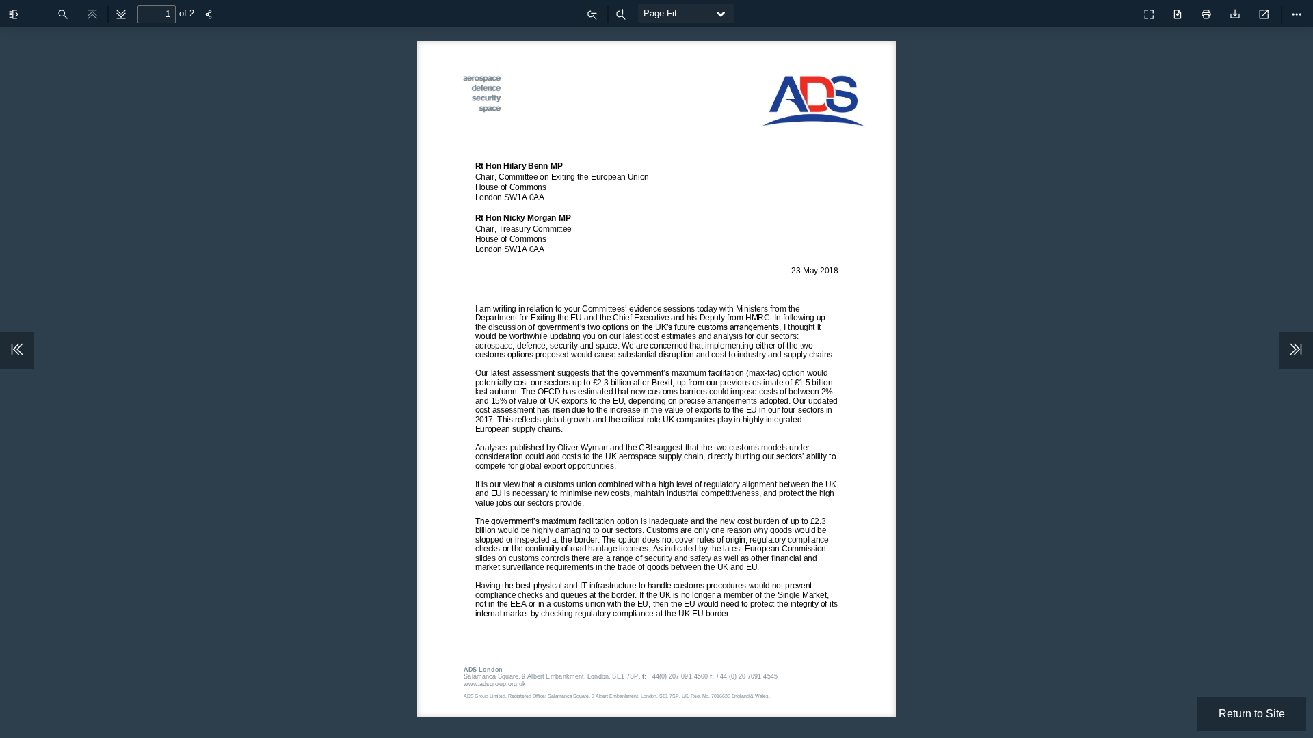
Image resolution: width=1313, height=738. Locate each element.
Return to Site (1252, 714)
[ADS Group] (1118, 10)
